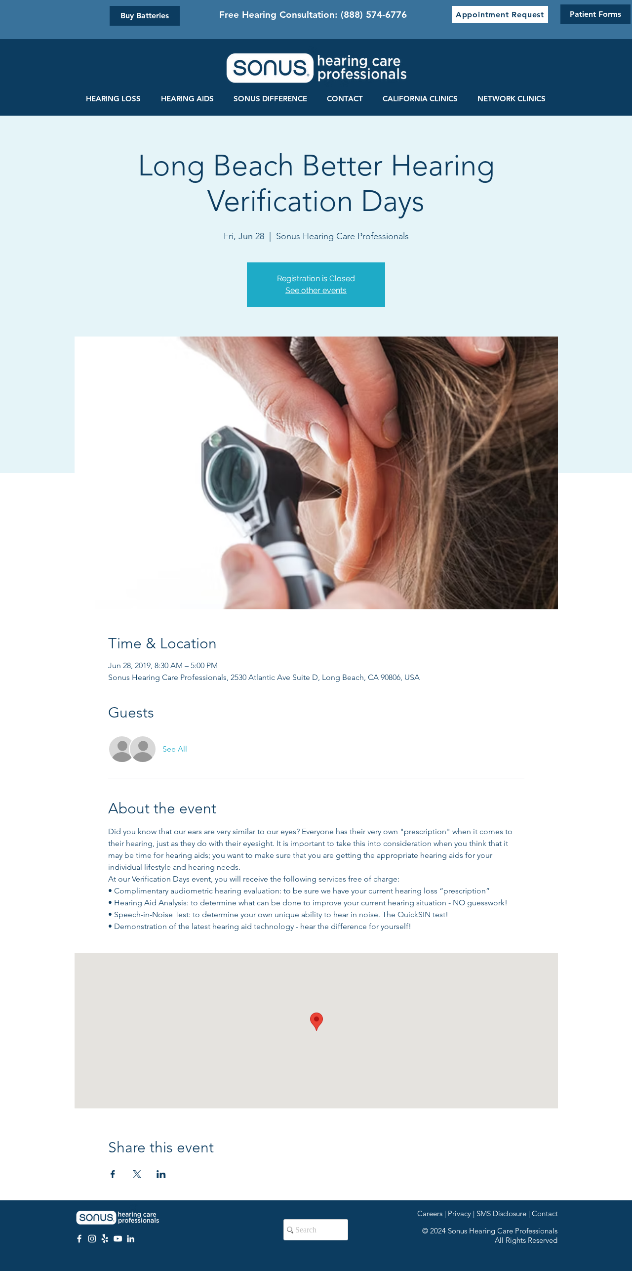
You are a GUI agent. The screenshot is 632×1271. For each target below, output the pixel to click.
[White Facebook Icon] (79, 1238)
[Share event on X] (137, 1174)
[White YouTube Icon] (118, 1238)
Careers (429, 1213)
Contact (545, 1213)
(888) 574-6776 (374, 14)
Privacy (459, 1213)
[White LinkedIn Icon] (130, 1238)
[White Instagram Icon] (92, 1238)
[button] (500, 14)
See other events (316, 290)
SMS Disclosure (501, 1213)
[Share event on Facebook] (113, 1174)
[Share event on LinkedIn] (161, 1174)
